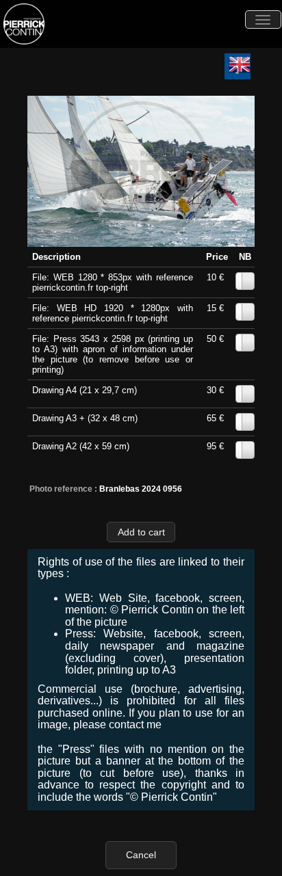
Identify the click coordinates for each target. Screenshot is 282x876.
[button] (141, 532)
